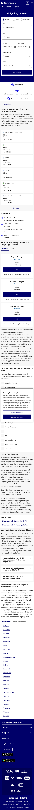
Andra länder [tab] (6, 621)
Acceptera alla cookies (17, 417)
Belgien (6, 626)
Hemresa (21, 43)
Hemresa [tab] (5, 249)
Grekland (6, 641)
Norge (5, 661)
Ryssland (6, 677)
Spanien (6, 688)
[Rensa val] (30, 37)
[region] (17, 405)
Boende (9, 7)
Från (4, 24)
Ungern (6, 716)
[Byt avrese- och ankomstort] (30, 27)
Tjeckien (6, 700)
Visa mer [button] (15, 208)
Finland (6, 634)
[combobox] (17, 27)
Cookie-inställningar (17, 412)
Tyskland (6, 708)
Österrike (7, 104)
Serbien (6, 684)
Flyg (2, 7)
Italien (5, 645)
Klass (4, 62)
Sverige (6, 696)
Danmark (6, 630)
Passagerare (7, 52)
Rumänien (7, 673)
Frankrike (6, 638)
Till (4, 33)
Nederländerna (9, 657)
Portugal (6, 669)
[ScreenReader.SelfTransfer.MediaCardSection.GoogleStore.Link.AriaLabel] (8, 761)
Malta (5, 653)
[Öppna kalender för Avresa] (15, 47)
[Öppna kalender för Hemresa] (30, 47)
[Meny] (31, 3)
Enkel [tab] (12, 249)
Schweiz (6, 681)
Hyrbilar (17, 7)
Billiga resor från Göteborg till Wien (15, 525)
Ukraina (6, 712)
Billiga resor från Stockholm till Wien (15, 521)
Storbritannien (8, 692)
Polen (5, 665)
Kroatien (6, 649)
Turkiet (6, 704)
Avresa (5, 43)
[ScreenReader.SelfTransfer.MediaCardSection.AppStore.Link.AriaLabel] (8, 755)
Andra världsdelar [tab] (19, 621)
